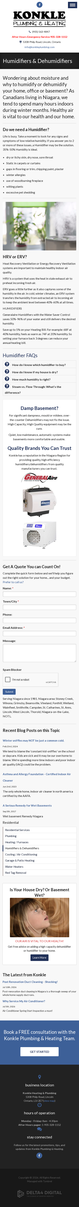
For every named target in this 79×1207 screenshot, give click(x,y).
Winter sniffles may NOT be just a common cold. (33, 740)
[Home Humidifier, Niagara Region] (39, 917)
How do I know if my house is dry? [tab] (35, 372)
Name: (8, 588)
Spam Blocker (12, 669)
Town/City (11, 601)
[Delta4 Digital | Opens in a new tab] (39, 1190)
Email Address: (14, 627)
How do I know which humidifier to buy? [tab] (39, 364)
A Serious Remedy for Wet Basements (27, 805)
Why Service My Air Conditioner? (24, 1001)
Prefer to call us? (13, 582)
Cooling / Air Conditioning (21, 854)
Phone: (7, 614)
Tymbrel (47, 1181)
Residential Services (17, 830)
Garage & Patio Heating (20, 860)
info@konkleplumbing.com (40, 47)
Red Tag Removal (15, 872)
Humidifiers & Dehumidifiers (22, 848)
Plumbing (11, 836)
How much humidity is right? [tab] (31, 379)
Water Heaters (14, 866)
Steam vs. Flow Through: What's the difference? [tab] (33, 389)
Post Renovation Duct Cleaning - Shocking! (30, 981)
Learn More (39, 957)
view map (49, 1100)
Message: (9, 640)
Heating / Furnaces (16, 842)
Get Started (39, 1051)
